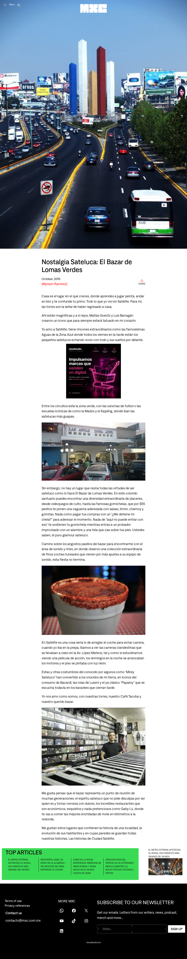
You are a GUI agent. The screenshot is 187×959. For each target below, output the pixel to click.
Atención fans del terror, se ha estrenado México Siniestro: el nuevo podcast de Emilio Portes (119, 866)
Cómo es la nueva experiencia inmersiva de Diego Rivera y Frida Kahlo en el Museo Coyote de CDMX (87, 866)
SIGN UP (176, 929)
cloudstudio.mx (93, 942)
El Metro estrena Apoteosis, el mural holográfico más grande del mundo (19, 864)
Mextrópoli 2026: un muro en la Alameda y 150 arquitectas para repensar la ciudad (53, 864)
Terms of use (13, 901)
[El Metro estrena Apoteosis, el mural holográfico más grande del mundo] (165, 867)
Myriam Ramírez (54, 284)
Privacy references (17, 905)
